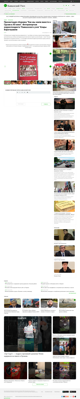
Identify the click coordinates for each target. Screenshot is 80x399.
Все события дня (72, 293)
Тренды (16, 1)
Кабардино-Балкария (59, 8)
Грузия (45, 8)
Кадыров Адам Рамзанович (60, 243)
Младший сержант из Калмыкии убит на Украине (52, 283)
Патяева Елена (57, 276)
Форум (37, 1)
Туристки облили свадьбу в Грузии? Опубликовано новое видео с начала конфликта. (64, 357)
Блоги (41, 1)
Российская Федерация (31, 10)
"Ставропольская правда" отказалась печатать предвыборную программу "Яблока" (64, 213)
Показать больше (40, 384)
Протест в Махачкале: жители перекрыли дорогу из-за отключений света (64, 335)
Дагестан (48, 8)
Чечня (67, 10)
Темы (11, 1)
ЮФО (11, 12)
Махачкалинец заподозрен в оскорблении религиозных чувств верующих (57, 291)
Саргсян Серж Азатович (59, 259)
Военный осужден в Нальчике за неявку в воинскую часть (63, 111)
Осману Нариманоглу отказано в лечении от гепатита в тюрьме (48, 311)
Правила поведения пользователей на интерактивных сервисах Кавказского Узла (28, 396)
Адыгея (14, 8)
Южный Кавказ (6, 12)
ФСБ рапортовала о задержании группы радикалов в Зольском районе (21, 283)
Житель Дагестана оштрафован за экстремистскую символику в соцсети (57, 287)
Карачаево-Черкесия (7, 10)
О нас (42, 391)
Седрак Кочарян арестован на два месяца (63, 151)
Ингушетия (53, 8)
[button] (50, 54)
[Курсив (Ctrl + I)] (20, 92)
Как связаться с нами (48, 391)
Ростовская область (40, 10)
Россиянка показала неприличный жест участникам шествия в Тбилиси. (62, 381)
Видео (46, 1)
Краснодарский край (15, 10)
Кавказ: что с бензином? (10, 13)
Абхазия (5, 8)
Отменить (46, 104)
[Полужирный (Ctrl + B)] (17, 92)
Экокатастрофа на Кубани (71, 13)
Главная (5, 19)
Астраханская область (29, 8)
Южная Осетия (71, 10)
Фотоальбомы (53, 1)
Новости (6, 1)
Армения (23, 8)
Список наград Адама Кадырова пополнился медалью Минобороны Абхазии (64, 132)
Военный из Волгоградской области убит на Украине (17, 287)
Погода (60, 1)
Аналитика (22, 1)
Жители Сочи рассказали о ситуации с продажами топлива (63, 170)
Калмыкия (66, 8)
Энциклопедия (30, 1)
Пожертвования (57, 391)
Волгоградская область (38, 8)
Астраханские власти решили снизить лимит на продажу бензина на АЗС (64, 194)
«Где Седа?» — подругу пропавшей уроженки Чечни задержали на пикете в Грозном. (23, 354)
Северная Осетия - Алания (49, 10)
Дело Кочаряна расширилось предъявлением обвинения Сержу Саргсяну (11, 312)
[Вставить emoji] (27, 92)
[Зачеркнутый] (24, 92)
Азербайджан (18, 8)
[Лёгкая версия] (71, 1)
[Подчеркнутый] (22, 92)
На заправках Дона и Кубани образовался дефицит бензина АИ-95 (30, 311)
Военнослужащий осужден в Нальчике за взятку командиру (18, 291)
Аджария (9, 8)
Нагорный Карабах (23, 10)
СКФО (55, 10)
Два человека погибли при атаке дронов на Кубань (66, 311)
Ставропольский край (61, 10)
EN (75, 1)
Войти (73, 5)
